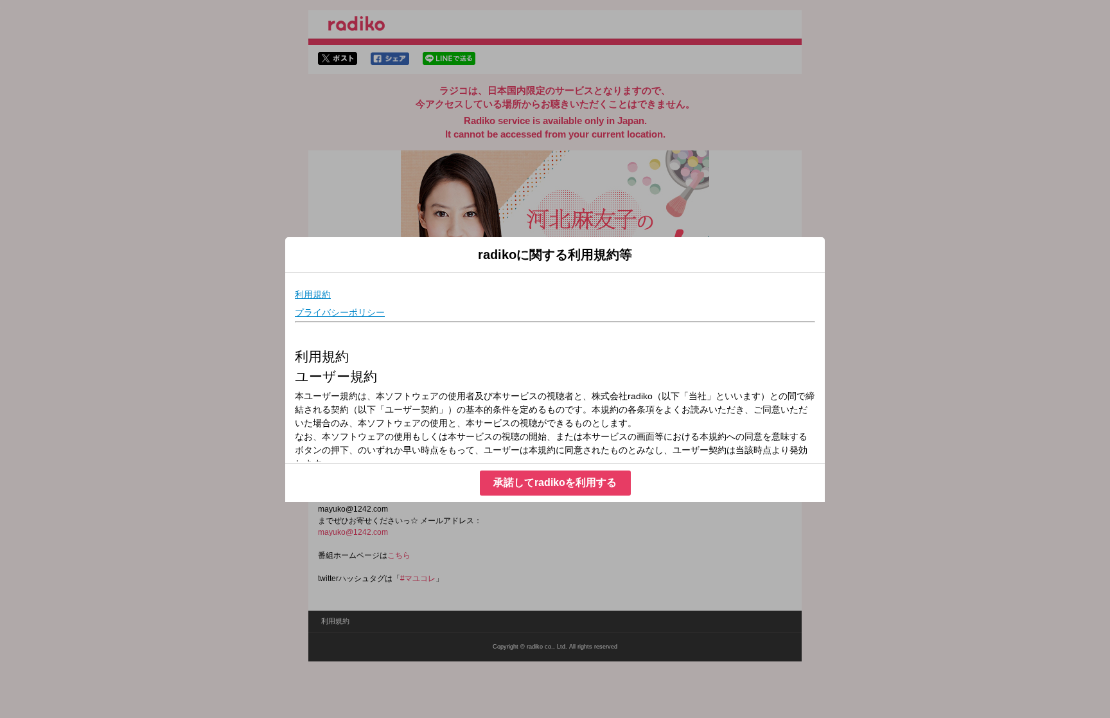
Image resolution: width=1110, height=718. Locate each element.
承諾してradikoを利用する (555, 482)
